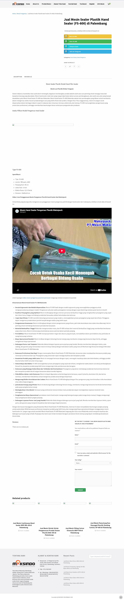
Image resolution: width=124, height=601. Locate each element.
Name (77, 435)
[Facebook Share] (65, 66)
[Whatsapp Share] (78, 66)
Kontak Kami (72, 4)
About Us (36, 4)
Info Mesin (100, 4)
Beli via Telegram (75, 51)
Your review (79, 469)
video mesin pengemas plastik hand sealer (37, 298)
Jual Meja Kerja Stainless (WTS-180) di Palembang (74, 573)
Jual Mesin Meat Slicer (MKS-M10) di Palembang (73, 562)
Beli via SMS (73, 36)
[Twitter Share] (70, 66)
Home (28, 4)
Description (18, 77)
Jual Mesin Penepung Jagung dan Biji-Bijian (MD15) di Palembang (74, 567)
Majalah (91, 4)
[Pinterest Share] (74, 66)
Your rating (78, 460)
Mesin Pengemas (22, 13)
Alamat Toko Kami (60, 4)
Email (77, 444)
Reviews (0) (28, 77)
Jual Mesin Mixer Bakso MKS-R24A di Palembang (73, 578)
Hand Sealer (74, 57)
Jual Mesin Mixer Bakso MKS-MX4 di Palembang (73, 584)
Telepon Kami (73, 46)
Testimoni (83, 4)
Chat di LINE (73, 41)
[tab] (17, 77)
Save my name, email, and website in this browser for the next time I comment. (94, 454)
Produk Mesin (46, 4)
